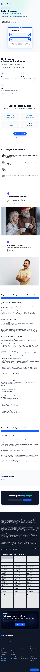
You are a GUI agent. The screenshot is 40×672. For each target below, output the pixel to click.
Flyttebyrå (13, 654)
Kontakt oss (3, 648)
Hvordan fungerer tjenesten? (15, 499)
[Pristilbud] (6, 4)
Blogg (2, 650)
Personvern (3, 654)
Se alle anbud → (4, 658)
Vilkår (2, 656)
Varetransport (13, 656)
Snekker (12, 646)
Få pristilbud (20, 298)
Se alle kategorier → (4, 479)
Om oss (2, 646)
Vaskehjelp (13, 652)
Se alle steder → (4, 660)
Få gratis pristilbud (20, 133)
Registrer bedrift (20, 624)
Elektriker (13, 650)
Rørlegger (13, 648)
